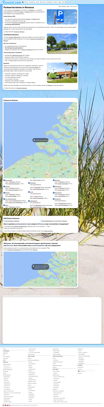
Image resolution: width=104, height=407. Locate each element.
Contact (80, 373)
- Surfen (30, 399)
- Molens (30, 367)
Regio (59, 2)
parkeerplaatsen (21, 224)
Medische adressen (58, 362)
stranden (21, 12)
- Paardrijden (31, 395)
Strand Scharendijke (63, 183)
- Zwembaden (31, 390)
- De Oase (5, 378)
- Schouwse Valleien (8, 396)
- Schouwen (6, 394)
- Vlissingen (81, 361)
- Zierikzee (55, 396)
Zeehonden (56, 349)
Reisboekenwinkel (57, 365)
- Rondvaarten (31, 372)
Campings (5, 371)
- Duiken (30, 401)
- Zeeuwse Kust (7, 368)
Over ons (80, 369)
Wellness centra (32, 381)
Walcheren (80, 349)
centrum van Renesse (27, 49)
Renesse (26, 2)
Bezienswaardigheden (33, 360)
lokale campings (48, 231)
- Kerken (30, 365)
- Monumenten (31, 363)
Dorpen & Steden (32, 383)
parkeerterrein (18, 22)
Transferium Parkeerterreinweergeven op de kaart (41, 266)
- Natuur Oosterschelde (59, 398)
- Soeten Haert (7, 398)
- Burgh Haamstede (58, 400)
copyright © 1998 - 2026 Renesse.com (30, 405)
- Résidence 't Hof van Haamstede (12, 392)
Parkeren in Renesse (19, 31)
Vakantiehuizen (7, 375)
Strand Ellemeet (12, 196)
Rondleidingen (31, 387)
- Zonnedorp (31, 350)
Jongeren (5, 358)
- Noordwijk (56, 378)
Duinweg (7, 186)
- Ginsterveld (6, 382)
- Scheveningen (57, 382)
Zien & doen (42, 2)
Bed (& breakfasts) (7, 369)
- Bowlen (30, 378)
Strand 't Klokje (37, 180)
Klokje (6, 205)
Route (54, 358)
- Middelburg (81, 363)
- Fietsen (30, 392)
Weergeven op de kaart (41, 140)
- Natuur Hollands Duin (58, 376)
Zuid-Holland (56, 371)
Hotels (4, 373)
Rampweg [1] (58, 186)
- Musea (30, 362)
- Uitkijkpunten (31, 369)
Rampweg (12, 182)
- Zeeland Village (7, 401)
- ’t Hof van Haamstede (34, 352)
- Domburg (80, 358)
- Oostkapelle (81, 354)
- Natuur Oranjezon (82, 352)
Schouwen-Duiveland (58, 391)
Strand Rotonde (37, 207)
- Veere (79, 350)
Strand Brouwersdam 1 (14, 183)
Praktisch (55, 2)
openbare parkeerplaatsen (20, 226)
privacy (21, 405)
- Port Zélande (6, 389)
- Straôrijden (56, 352)
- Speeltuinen (31, 374)
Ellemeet (7, 192)
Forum (54, 363)
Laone (31, 192)
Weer (63, 2)
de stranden (35, 67)
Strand (37, 2)
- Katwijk (55, 380)
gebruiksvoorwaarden (15, 405)
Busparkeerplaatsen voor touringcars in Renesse (54, 221)
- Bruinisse (55, 394)
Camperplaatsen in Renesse (12, 221)
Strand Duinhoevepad (38, 189)
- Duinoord (5, 380)
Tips (4, 354)
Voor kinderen (6, 356)
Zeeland (55, 389)
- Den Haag (56, 384)
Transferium (58, 199)
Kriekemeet (33, 183)
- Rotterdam (56, 385)
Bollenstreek (56, 375)
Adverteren (80, 367)
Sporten (30, 388)
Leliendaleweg (33, 201)
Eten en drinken (57, 354)
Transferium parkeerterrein (14, 249)
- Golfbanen (31, 397)
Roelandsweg (63, 203)
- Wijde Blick (6, 400)
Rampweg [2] (58, 192)
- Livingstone (6, 385)
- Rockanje (55, 387)
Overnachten (32, 2)
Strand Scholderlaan (13, 190)
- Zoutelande (81, 359)
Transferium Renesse (21, 88)
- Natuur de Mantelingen (84, 356)
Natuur (29, 385)
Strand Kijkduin (61, 196)
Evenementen (49, 2)
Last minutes (31, 354)
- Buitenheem (6, 376)
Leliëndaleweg (38, 205)
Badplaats (5, 353)
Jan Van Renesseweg (10, 199)
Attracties (30, 370)
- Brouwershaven (57, 392)
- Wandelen (31, 394)
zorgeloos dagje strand (14, 37)
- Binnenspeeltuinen (33, 376)
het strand (16, 10)
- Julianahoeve (7, 384)
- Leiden (55, 373)
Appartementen (7, 364)
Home (4, 349)
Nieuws (55, 367)
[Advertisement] (90, 40)
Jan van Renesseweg (15, 200)
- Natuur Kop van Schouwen (60, 401)
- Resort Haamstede (8, 391)
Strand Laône (61, 190)
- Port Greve (6, 366)
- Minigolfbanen (32, 379)
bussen (17, 55)
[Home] (23, 2)
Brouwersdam (8, 180)
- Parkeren (55, 360)
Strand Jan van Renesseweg (15, 202)
